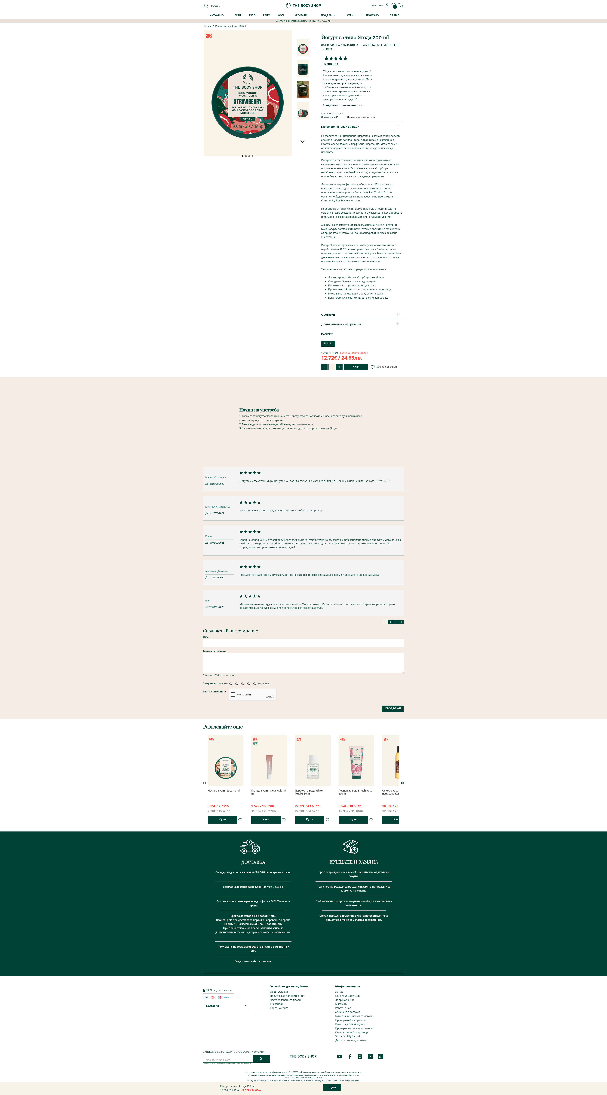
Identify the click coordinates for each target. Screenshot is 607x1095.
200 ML (328, 344)
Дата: (208, 483)
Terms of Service (243, 1063)
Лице (238, 15)
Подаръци (328, 15)
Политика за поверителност (287, 996)
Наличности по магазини (361, 117)
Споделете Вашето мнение (342, 105)
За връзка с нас (344, 1000)
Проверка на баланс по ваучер (354, 1028)
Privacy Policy (232, 1063)
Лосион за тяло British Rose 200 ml (355, 792)
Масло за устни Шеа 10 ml (224, 790)
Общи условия (279, 991)
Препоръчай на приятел (350, 1020)
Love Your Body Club (347, 996)
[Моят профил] (387, 6)
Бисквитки (276, 1004)
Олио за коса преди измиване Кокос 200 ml (396, 792)
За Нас (394, 15)
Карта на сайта (279, 1008)
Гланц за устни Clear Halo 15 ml (268, 792)
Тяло (252, 15)
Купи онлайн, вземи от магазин (354, 1016)
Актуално (217, 15)
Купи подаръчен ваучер (350, 1024)
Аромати (300, 15)
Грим (266, 15)
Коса (281, 15)
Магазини (341, 1004)
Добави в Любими (386, 367)
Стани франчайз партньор (351, 1032)
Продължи (393, 709)
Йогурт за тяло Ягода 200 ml (230, 25)
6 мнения (331, 64)
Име (206, 637)
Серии (351, 15)
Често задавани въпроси (285, 1000)
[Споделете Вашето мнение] (335, 58)
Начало (207, 26)
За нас (339, 991)
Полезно (372, 15)
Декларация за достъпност (351, 1040)
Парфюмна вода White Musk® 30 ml (309, 792)
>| (401, 622)
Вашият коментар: (215, 651)
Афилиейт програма (347, 1012)
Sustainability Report (347, 1036)
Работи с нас (343, 1008)
